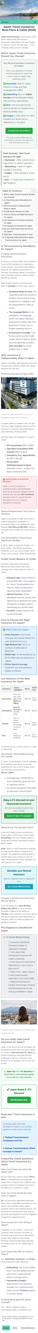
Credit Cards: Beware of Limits (16, 211)
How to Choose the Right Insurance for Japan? (18, 215)
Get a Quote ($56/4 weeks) (19, 887)
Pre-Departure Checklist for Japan (18, 226)
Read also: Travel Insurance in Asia (18, 234)
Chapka (9, 116)
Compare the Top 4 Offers (19, 131)
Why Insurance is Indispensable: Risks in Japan (17, 207)
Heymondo (11, 83)
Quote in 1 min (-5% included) (19, 816)
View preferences (28, 1328)
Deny (15, 1328)
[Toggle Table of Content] (32, 191)
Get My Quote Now (19, 1100)
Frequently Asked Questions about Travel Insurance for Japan (19, 238)
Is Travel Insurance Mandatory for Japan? (18, 201)
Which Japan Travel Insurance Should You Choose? (19, 195)
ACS (8, 105)
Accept (6, 1328)
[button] (35, 22)
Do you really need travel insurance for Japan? (18, 230)
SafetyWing (11, 94)
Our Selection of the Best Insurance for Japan (18, 221)
